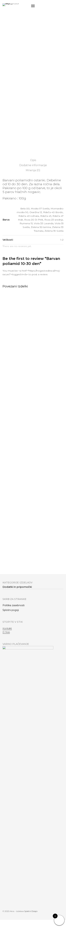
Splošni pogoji (11, 610)
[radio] (9, 87)
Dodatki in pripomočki (27, 43)
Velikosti (8, 116)
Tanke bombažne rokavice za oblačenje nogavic (47, 561)
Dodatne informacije (33, 165)
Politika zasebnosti (14, 605)
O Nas (6, 632)
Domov (9, 43)
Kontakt (7, 628)
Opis (33, 160)
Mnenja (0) (33, 170)
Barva (6, 80)
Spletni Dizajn (31, 911)
